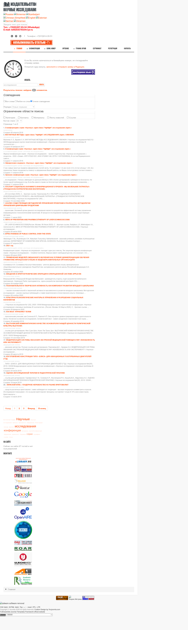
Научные (23, 418)
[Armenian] (20, 14)
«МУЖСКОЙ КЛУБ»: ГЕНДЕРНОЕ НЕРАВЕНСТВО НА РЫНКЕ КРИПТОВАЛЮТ (37, 384)
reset (30, 607)
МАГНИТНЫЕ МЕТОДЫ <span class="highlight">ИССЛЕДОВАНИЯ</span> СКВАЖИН (39, 134)
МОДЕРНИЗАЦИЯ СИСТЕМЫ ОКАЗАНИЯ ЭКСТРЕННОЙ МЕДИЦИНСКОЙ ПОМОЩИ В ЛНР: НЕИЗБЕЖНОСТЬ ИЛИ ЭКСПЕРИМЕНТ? (49, 341)
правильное (15, 434)
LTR (38, 607)
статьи (11, 437)
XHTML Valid (14, 607)
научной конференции (35, 431)
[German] (8, 20)
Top (21, 607)
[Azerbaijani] (33, 14)
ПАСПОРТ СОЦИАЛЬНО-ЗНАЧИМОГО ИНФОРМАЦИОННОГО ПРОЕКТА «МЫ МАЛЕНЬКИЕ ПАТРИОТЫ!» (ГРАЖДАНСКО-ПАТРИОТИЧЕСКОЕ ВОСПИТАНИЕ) (46, 187)
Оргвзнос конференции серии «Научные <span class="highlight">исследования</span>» (41, 175)
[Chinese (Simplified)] (14, 17)
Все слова (9, 101)
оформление (7, 434)
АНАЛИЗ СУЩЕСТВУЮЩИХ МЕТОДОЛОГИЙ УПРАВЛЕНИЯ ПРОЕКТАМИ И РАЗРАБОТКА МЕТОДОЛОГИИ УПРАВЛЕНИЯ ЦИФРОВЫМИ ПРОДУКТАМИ (46, 204)
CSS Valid (4, 607)
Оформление (30, 423)
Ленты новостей (56, 117)
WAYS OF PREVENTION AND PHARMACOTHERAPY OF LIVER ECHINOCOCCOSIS (37, 219)
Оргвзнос (15, 423)
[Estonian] (41, 17)
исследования (25, 426)
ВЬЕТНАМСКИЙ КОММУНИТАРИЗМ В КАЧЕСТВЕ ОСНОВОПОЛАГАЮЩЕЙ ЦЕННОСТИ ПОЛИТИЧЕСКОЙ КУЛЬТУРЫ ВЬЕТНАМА (46, 324)
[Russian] (8, 14)
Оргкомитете (22, 423)
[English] (31, 17)
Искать (41, 85)
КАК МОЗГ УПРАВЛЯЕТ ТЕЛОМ (18, 311)
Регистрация (39, 423)
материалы (25, 431)
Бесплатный (6, 420)
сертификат (36, 434)
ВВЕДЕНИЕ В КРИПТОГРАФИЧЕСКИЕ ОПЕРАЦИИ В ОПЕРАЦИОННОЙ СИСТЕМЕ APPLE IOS (43, 274)
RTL (34, 607)
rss (20, 36)
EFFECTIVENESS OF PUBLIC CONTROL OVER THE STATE (28, 233)
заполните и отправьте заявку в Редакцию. (65, 66)
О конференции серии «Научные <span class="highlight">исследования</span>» (38, 149)
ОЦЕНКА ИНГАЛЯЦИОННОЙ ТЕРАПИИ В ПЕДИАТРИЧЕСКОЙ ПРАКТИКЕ (35, 373)
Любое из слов (23, 101)
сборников (23, 434)
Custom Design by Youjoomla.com (47, 609)
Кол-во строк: (9, 120)
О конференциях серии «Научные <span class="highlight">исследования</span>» (38, 127)
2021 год (9, 245)
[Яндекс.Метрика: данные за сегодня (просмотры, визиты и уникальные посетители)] (75, 598)
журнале (11, 427)
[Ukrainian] (20, 20)
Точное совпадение (41, 101)
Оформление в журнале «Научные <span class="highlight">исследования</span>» (39, 163)
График (13, 420)
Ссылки (72, 117)
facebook (16, 36)
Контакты (24, 117)
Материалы (38, 117)
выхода (6, 427)
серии (30, 433)
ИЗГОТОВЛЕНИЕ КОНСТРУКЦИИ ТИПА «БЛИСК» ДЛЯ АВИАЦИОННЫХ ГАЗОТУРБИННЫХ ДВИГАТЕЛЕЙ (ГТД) (47, 357)
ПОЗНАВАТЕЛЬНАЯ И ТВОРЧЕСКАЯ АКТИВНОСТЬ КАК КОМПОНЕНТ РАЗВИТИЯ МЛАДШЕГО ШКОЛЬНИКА (50, 285)
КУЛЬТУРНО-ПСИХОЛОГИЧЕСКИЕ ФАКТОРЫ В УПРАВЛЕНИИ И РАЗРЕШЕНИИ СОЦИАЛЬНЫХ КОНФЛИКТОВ (43, 298)
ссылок (6, 437)
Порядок (7, 106)
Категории (10, 117)
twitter (12, 36)
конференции (12, 430)
